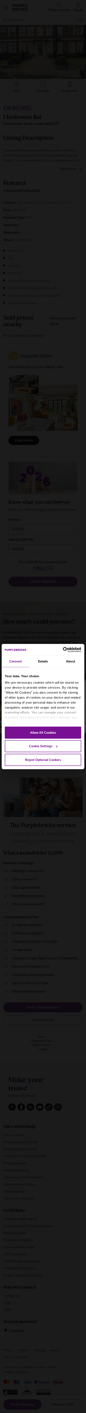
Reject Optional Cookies (43, 759)
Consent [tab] (15, 661)
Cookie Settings (41, 746)
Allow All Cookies (43, 732)
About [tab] (70, 661)
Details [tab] (43, 661)
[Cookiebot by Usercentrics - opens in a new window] (63, 649)
